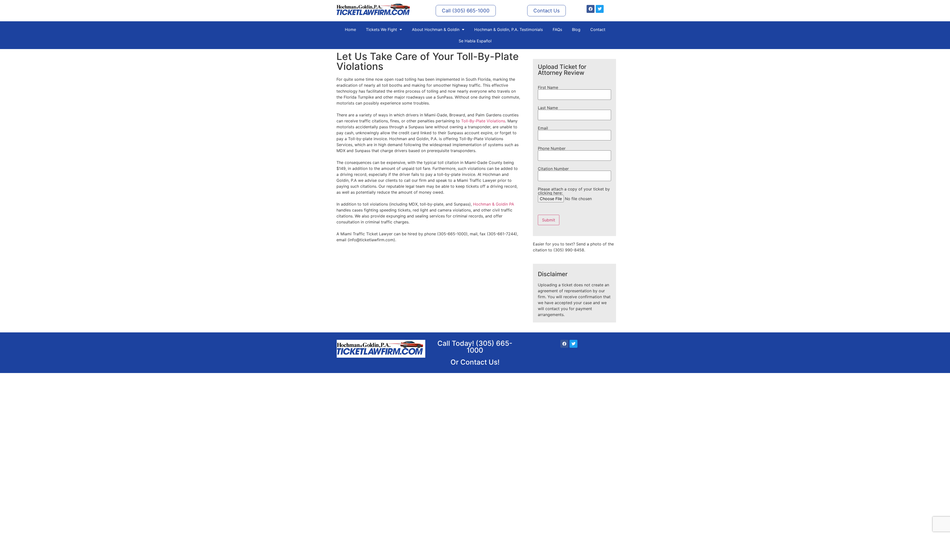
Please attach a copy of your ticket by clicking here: (574, 191)
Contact (597, 29)
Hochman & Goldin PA (493, 204)
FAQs (557, 29)
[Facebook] (590, 9)
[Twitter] (600, 9)
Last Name (548, 108)
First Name (548, 87)
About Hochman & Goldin (435, 29)
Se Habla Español (475, 40)
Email (543, 128)
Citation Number (553, 169)
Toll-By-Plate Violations (483, 120)
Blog (576, 29)
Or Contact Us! (475, 362)
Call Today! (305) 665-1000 (474, 346)
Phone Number (552, 148)
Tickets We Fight (381, 29)
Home (350, 29)
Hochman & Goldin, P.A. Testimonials (508, 29)
